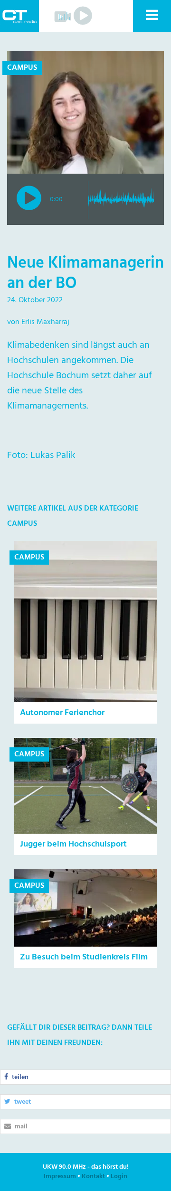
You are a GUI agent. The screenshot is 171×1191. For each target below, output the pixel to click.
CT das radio (19, 16)
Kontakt (93, 1176)
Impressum (60, 1176)
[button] (151, 16)
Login (119, 1176)
